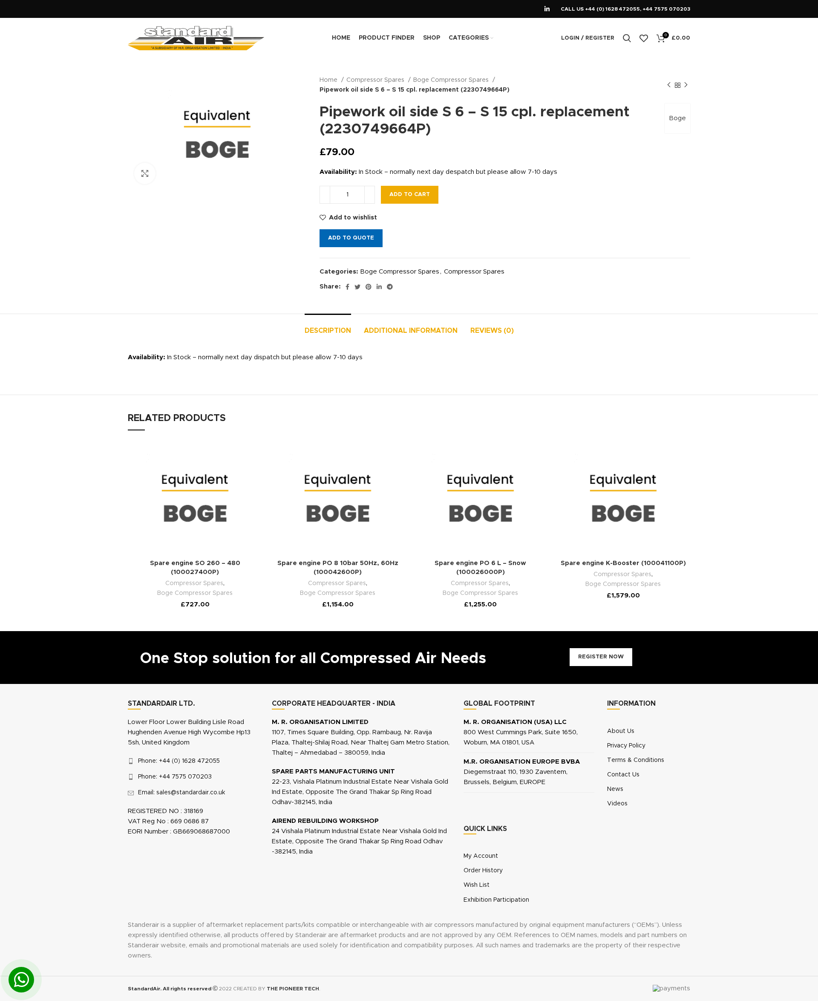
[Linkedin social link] (547, 8)
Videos (617, 804)
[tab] (328, 327)
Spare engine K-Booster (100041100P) (623, 563)
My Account (481, 856)
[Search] (627, 38)
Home (329, 80)
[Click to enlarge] (145, 173)
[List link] (193, 761)
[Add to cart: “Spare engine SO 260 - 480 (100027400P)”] (239, 472)
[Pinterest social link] (368, 286)
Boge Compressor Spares (451, 80)
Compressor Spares (376, 80)
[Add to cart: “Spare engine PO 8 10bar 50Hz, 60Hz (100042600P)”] (382, 472)
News (615, 789)
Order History (483, 871)
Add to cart (409, 194)
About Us (620, 731)
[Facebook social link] (347, 286)
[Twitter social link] (357, 286)
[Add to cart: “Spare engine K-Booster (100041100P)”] (667, 472)
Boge (677, 118)
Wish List (477, 885)
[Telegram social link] (389, 286)
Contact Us (623, 775)
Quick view (239, 511)
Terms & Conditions (635, 760)
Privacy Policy (626, 746)
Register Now (601, 657)
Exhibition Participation (496, 900)
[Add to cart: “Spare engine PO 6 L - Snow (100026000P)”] (525, 472)
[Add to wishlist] (239, 453)
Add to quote (351, 238)
